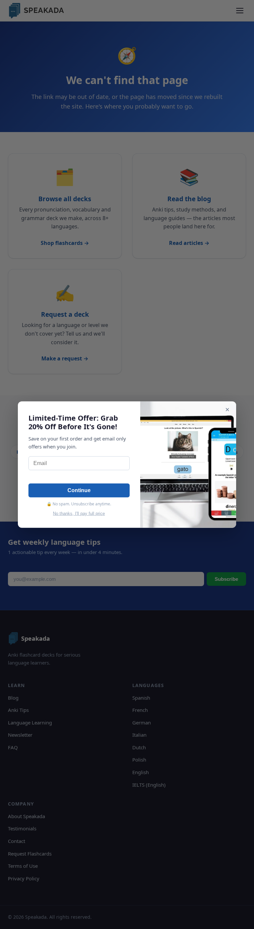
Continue (79, 490)
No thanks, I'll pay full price (79, 513)
